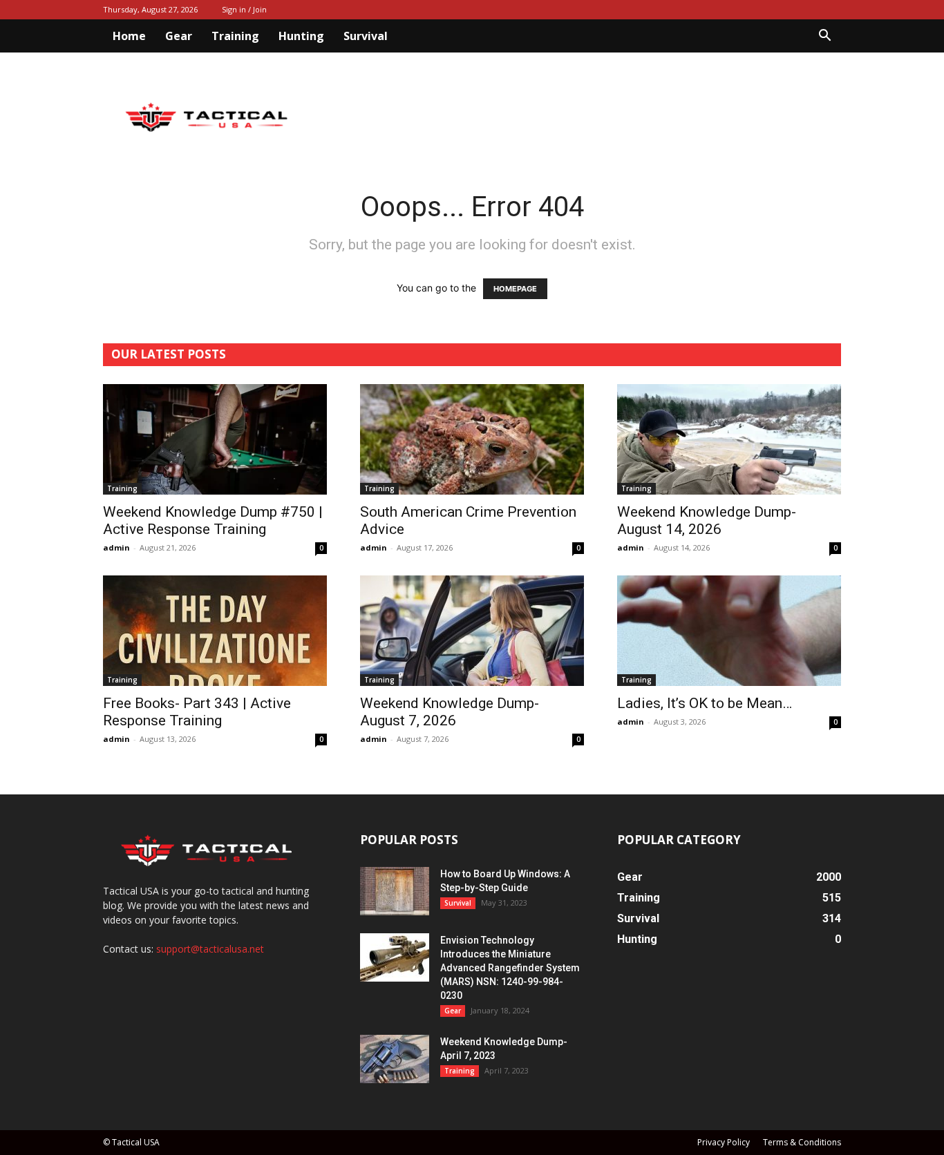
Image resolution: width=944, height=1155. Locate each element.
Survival (365, 36)
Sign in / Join (244, 9)
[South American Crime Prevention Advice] (472, 439)
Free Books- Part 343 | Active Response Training (197, 712)
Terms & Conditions (802, 1142)
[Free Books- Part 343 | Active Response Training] (215, 630)
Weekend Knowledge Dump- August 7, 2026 (449, 712)
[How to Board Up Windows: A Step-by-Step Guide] (394, 891)
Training (235, 36)
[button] (824, 37)
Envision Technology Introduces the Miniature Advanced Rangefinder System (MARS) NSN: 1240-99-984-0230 (510, 968)
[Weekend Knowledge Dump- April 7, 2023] (394, 1059)
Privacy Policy (723, 1142)
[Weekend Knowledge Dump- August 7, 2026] (472, 630)
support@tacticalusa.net (210, 948)
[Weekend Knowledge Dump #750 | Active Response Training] (215, 439)
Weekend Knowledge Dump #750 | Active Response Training (213, 520)
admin (116, 547)
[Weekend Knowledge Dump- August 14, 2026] (729, 439)
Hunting (301, 36)
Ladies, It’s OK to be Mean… (704, 703)
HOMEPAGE (515, 289)
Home (129, 36)
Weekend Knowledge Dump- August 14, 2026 (706, 520)
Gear (178, 36)
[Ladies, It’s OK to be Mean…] (729, 630)
